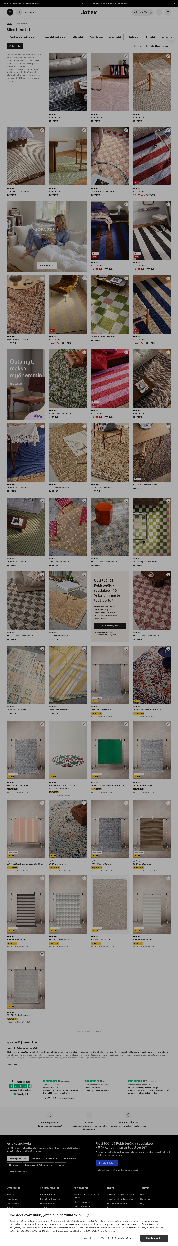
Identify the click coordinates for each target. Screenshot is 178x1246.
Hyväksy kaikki (154, 1238)
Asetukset (89, 1238)
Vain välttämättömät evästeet (117, 1238)
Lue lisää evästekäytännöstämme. (98, 1231)
